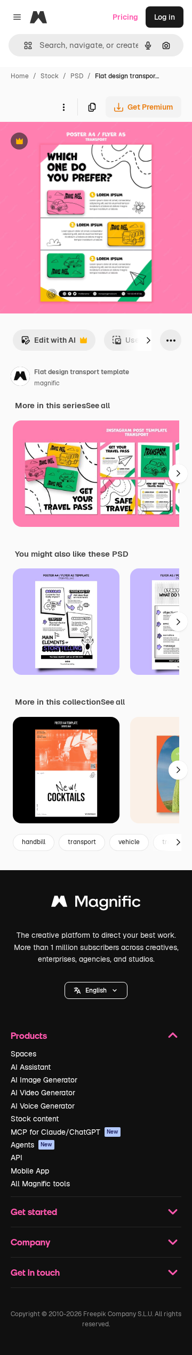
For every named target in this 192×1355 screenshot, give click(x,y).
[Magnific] (96, 904)
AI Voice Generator (43, 1106)
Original (68, 142)
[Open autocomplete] (23, 45)
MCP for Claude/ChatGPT (64, 1132)
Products (29, 1035)
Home (20, 76)
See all (98, 405)
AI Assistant (31, 1067)
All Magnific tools (40, 1183)
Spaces (23, 1054)
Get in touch (35, 1272)
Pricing (125, 17)
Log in (164, 17)
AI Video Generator (43, 1092)
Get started (34, 1211)
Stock (50, 76)
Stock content (35, 1118)
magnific (47, 383)
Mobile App (30, 1171)
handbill (33, 842)
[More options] (63, 107)
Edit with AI (48, 343)
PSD (76, 76)
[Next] (148, 340)
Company (30, 1241)
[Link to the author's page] (20, 378)
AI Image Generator (44, 1080)
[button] (96, 990)
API (16, 1157)
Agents (31, 1145)
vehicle (129, 842)
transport (82, 842)
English (96, 990)
